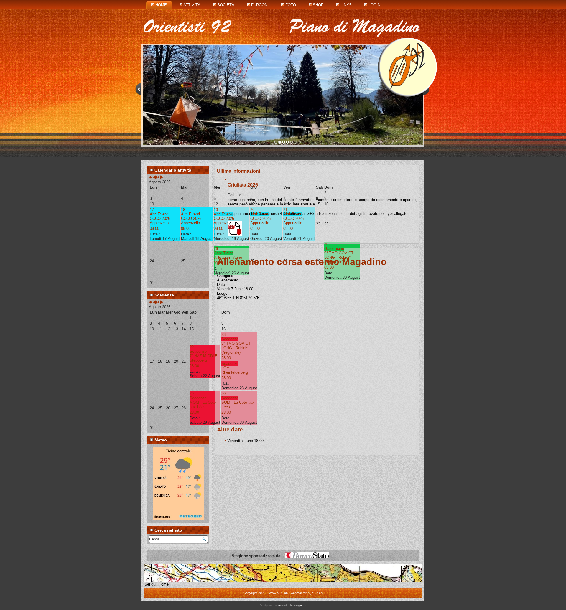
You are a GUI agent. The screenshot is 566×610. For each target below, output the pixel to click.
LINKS (345, 5)
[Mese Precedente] (154, 177)
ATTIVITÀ (191, 5)
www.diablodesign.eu (292, 605)
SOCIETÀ (225, 5)
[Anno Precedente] (151, 177)
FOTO (290, 5)
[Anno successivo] (158, 177)
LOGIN (373, 5)
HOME (160, 5)
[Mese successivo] (161, 177)
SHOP (318, 5)
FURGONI (259, 5)
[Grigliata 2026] (235, 235)
